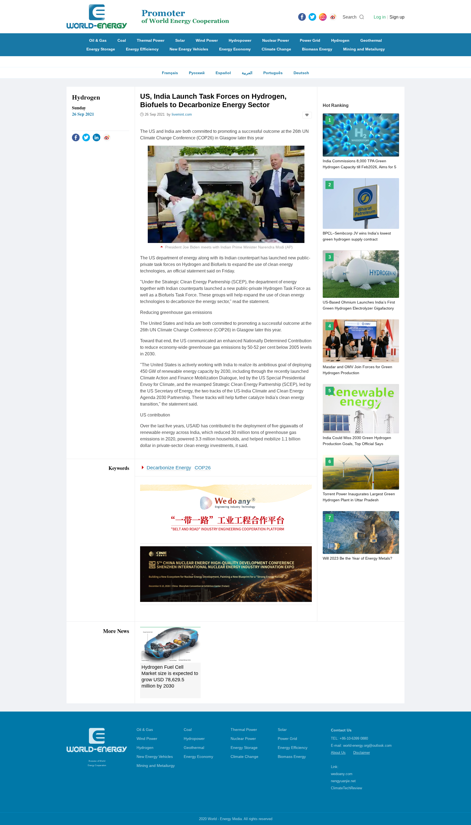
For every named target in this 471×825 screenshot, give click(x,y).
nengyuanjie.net (343, 781)
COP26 (203, 467)
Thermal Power (150, 40)
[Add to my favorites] (307, 115)
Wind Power (207, 40)
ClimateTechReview (346, 788)
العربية (247, 73)
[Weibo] (333, 16)
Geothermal (371, 40)
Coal (121, 40)
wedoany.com (341, 774)
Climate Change (276, 49)
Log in (380, 17)
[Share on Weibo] (107, 137)
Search (350, 17)
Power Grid (310, 40)
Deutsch (301, 73)
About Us (338, 753)
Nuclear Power (275, 40)
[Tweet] (312, 16)
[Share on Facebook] (76, 137)
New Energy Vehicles (189, 49)
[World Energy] (148, 16)
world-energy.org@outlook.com (367, 745)
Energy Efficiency (142, 49)
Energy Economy (235, 49)
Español (223, 73)
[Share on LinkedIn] (96, 137)
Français (170, 73)
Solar (180, 40)
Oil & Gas (98, 40)
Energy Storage (100, 49)
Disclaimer (361, 753)
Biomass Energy (317, 49)
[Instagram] (323, 16)
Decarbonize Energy (169, 467)
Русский (197, 73)
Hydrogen (340, 40)
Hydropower (240, 40)
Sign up (397, 17)
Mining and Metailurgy (364, 49)
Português (273, 73)
